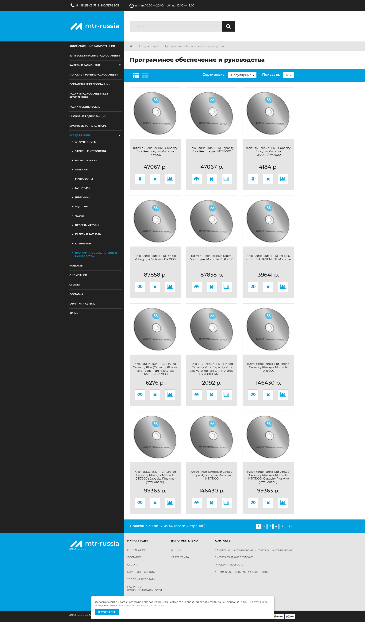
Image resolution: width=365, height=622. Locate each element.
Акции (176, 549)
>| (290, 526)
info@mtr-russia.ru (229, 564)
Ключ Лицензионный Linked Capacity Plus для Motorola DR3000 (268, 367)
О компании (136, 549)
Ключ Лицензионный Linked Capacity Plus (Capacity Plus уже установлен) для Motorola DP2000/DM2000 (211, 369)
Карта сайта (180, 557)
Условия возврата (141, 579)
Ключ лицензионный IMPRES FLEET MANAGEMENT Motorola (268, 257)
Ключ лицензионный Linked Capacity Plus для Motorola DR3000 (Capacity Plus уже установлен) (155, 477)
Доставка (134, 557)
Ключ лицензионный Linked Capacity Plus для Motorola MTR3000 (211, 475)
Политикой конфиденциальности (141, 605)
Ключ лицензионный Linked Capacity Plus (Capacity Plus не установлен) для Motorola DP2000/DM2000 (155, 369)
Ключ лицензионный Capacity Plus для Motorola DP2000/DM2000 (268, 151)
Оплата (132, 564)
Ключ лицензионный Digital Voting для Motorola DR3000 (155, 257)
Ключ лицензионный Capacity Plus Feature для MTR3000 (212, 149)
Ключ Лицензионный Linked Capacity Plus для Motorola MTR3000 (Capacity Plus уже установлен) (268, 477)
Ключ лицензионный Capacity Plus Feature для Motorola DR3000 (155, 151)
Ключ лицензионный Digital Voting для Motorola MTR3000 (211, 257)
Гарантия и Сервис (141, 571)
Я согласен (107, 612)
